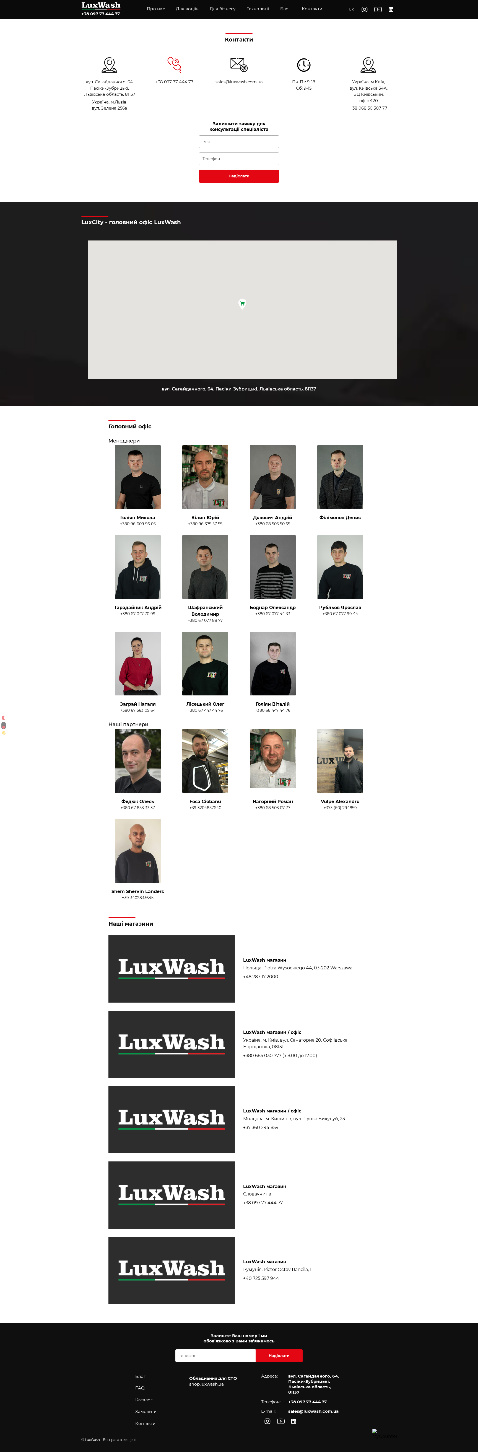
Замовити (146, 1411)
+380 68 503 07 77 (272, 807)
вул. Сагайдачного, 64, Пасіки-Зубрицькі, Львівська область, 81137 (109, 88)
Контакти (312, 8)
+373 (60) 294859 (340, 807)
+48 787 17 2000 (260, 976)
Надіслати (239, 176)
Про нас (156, 8)
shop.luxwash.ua (206, 1384)
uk (351, 9)
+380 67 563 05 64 (137, 710)
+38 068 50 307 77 (368, 108)
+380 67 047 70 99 (137, 613)
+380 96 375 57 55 (205, 523)
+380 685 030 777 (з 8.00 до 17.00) (280, 1055)
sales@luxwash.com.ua (239, 81)
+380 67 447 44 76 (205, 710)
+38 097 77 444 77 (100, 13)
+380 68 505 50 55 (272, 523)
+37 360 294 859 (261, 1127)
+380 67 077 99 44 (340, 613)
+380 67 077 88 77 (205, 620)
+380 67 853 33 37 (138, 807)
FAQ (140, 1388)
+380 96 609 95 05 (138, 523)
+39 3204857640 (205, 807)
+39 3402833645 (138, 897)
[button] (258, 9)
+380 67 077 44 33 (272, 613)
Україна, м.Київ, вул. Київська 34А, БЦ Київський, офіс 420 (369, 91)
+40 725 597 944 (261, 1278)
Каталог (143, 1399)
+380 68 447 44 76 (272, 710)
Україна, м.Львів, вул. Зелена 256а (109, 105)
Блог (140, 1376)
